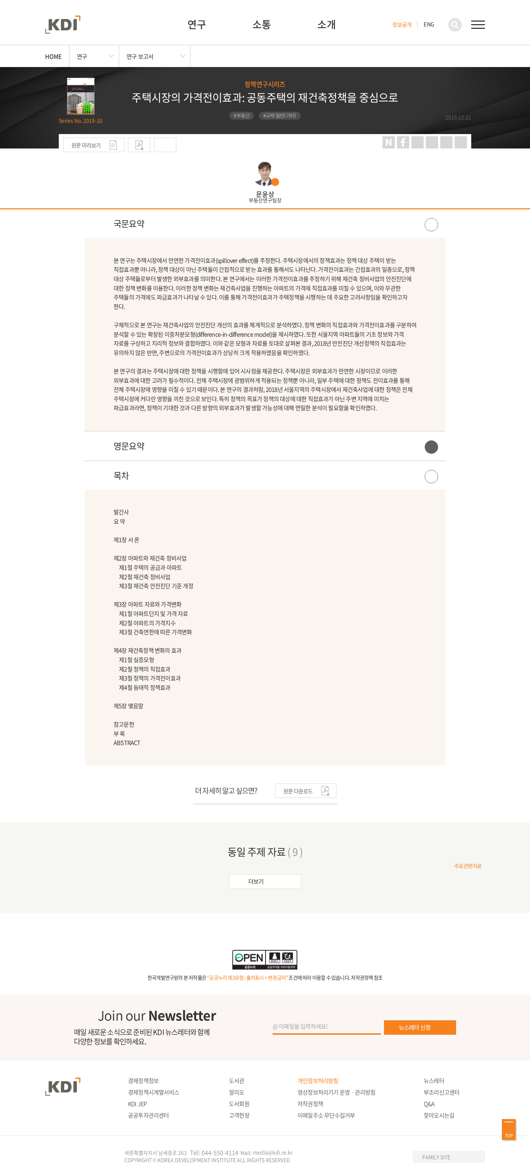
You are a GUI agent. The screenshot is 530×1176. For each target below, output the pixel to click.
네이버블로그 (389, 142)
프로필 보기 (265, 180)
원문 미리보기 (86, 145)
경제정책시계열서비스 (153, 1092)
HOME (53, 56)
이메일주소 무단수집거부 (326, 1115)
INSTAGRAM (366, 1157)
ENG (429, 24)
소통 (261, 24)
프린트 (417, 142)
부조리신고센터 (441, 1092)
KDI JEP (137, 1103)
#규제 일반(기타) (279, 115)
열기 (265, 223)
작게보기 (461, 142)
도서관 (236, 1080)
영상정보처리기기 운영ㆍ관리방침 (336, 1092)
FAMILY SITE (436, 1157)
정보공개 (401, 24)
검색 (455, 25)
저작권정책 (310, 1103)
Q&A (429, 1103)
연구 (196, 24)
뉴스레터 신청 (414, 1027)
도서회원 (239, 1103)
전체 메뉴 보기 (478, 25)
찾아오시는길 (439, 1115)
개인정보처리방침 (318, 1080)
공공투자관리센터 (148, 1115)
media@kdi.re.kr (272, 1152)
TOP (509, 1135)
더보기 (256, 881)
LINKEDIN (396, 1157)
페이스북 (403, 142)
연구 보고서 (140, 56)
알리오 (236, 1092)
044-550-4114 (220, 1153)
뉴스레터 (434, 1080)
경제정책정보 (143, 1080)
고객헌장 (239, 1115)
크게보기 (446, 142)
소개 (326, 24)
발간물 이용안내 (165, 145)
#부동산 (241, 115)
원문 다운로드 (139, 145)
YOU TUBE (352, 1157)
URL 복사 (432, 142)
